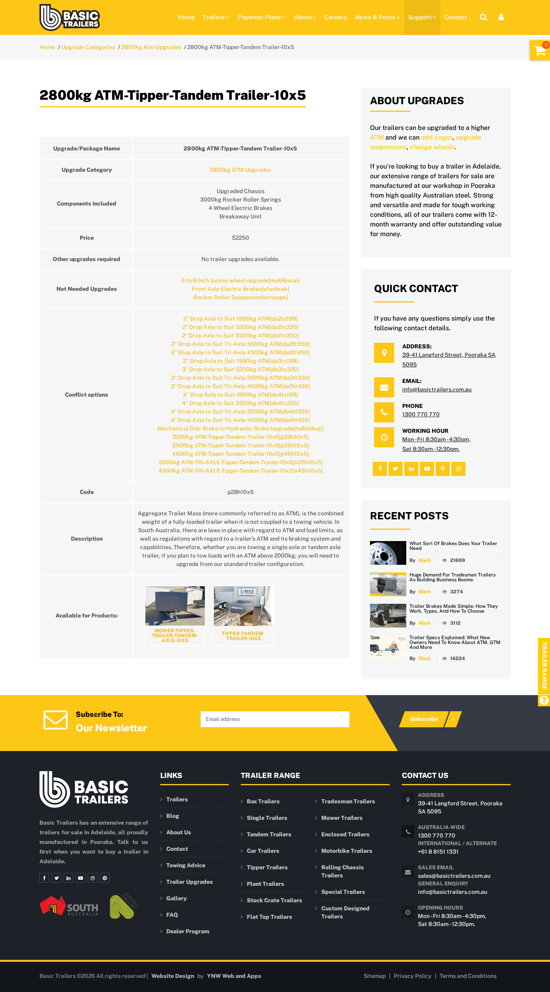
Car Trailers (263, 851)
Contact (456, 17)
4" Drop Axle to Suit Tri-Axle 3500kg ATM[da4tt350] (240, 411)
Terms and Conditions (468, 976)
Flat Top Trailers (269, 917)
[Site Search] (483, 17)
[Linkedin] (68, 878)
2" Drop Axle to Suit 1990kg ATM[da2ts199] (240, 318)
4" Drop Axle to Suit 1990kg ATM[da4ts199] (240, 394)
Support (420, 17)
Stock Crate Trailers (274, 900)
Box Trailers (263, 801)
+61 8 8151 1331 (438, 851)
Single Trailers (267, 818)
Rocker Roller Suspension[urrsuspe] (240, 297)
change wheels (432, 147)
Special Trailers (343, 892)
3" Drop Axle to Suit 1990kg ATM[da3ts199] (240, 361)
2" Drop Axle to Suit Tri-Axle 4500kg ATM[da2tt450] (240, 352)
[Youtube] (80, 878)
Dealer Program (187, 931)
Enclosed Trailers (345, 834)
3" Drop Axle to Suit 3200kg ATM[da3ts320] (240, 369)
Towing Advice (185, 865)
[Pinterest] (105, 878)
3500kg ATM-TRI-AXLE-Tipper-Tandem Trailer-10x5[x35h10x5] (241, 462)
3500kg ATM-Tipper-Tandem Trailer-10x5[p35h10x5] (240, 445)
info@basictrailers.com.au (436, 389)
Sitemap (375, 976)
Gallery (176, 898)
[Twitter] (56, 878)
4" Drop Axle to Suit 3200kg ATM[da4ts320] (240, 403)
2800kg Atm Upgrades (151, 47)
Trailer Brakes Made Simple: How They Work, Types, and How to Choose (453, 608)
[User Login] (501, 17)
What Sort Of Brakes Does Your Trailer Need (453, 546)
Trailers (214, 17)
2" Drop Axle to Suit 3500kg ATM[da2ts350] (240, 335)
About (303, 17)
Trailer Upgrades (189, 882)
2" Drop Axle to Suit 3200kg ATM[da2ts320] (240, 327)
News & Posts (375, 17)
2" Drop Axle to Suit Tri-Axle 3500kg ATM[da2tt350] (240, 344)
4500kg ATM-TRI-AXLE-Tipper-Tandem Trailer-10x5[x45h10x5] (241, 470)
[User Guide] (544, 701)
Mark (425, 560)
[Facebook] (44, 878)
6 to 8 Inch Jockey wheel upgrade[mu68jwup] (240, 280)
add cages (437, 137)
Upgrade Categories (88, 47)
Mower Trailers (342, 818)
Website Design (172, 976)
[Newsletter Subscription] (55, 718)
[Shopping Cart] (540, 50)
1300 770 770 (421, 414)
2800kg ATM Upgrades (240, 170)
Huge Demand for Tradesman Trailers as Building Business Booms (452, 577)
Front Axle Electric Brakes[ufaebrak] (240, 289)
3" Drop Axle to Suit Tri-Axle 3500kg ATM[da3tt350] (240, 378)
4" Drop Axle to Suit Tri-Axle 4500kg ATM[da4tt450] (240, 420)
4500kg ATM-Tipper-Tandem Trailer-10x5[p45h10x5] (240, 454)
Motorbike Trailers (346, 851)
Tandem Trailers (269, 834)
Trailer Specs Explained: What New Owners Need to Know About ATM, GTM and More (454, 642)
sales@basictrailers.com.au (454, 876)
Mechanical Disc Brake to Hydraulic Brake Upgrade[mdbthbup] (240, 428)
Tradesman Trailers (348, 801)
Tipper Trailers (267, 867)
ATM (377, 137)
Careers (336, 17)
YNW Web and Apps (234, 976)
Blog (172, 816)
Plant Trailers (265, 884)
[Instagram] (92, 878)
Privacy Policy (413, 976)
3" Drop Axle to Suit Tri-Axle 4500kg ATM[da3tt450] (240, 386)
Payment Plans (259, 17)
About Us (178, 832)
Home (186, 17)
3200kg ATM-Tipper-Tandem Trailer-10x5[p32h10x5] (240, 437)
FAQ (172, 915)
